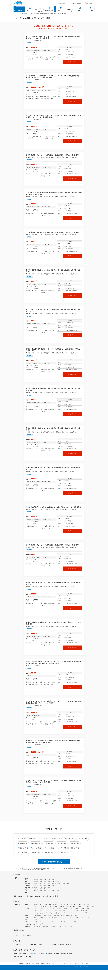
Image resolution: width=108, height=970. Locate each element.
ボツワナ (73, 917)
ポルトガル (58, 908)
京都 (37, 885)
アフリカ (27, 917)
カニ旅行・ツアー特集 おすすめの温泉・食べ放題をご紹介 (42, 13)
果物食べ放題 (75, 848)
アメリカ (34, 919)
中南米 (26, 921)
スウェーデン (84, 910)
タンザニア (85, 917)
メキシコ (34, 921)
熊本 (45, 890)
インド (49, 906)
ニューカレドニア (56, 926)
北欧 (64, 910)
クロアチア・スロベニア (75, 912)
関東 (26, 881)
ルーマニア (49, 913)
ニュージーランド (46, 926)
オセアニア (27, 926)
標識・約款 (29, 963)
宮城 (41, 879)
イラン (62, 915)
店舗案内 (79, 3)
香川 (37, 888)
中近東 (26, 915)
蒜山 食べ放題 (36, 852)
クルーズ (17, 935)
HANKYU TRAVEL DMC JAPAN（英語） (60, 953)
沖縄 (26, 892)
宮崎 (53, 890)
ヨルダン (50, 915)
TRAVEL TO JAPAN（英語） (23, 957)
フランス (41, 908)
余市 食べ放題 (49, 852)
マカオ (41, 904)
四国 (26, 888)
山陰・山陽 (27, 887)
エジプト (34, 917)
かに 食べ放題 (36, 848)
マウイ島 (53, 922)
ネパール (55, 906)
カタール (77, 915)
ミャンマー (68, 906)
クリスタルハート (30, 944)
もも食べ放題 (23, 852)
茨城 (33, 881)
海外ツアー (18, 904)
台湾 (33, 904)
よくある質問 (73, 3)
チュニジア (47, 917)
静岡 (60, 883)
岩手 (37, 879)
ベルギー (88, 908)
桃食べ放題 (32, 838)
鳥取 (33, 887)
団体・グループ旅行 (20, 953)
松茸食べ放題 (70, 838)
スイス (70, 908)
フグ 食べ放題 (49, 848)
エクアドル (66, 921)
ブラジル (60, 921)
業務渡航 (32, 953)
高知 (45, 888)
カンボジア (86, 904)
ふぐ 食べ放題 (62, 852)
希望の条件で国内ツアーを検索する (53, 862)
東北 (26, 879)
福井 (49, 883)
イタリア (34, 908)
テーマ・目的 (27, 935)
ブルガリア (56, 913)
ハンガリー (85, 912)
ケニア (79, 917)
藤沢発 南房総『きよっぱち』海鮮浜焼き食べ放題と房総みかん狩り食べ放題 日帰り (53, 545)
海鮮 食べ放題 (49, 843)
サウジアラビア (69, 915)
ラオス (74, 906)
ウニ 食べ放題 (83, 838)
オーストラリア (36, 926)
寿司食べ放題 (23, 843)
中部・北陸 (27, 883)
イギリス (65, 908)
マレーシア (69, 904)
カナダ (40, 919)
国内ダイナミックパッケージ (35, 896)
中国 (50, 904)
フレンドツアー (51, 944)
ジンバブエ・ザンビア (64, 917)
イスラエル (56, 915)
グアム (34, 924)
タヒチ (64, 926)
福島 (53, 879)
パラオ (45, 924)
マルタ (34, 910)
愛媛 (41, 888)
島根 (37, 887)
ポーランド (42, 913)
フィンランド (35, 912)
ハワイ (26, 922)
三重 (68, 883)
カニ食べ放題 (62, 848)
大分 (49, 890)
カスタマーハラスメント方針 (59, 963)
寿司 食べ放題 (36, 843)
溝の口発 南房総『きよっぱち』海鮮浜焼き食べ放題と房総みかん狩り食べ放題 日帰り (53, 507)
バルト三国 (58, 910)
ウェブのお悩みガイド (63, 3)
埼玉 (45, 881)
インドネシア (43, 906)
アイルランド (45, 910)
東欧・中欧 (51, 912)
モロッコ (41, 917)
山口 (49, 887)
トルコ (44, 915)
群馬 (41, 881)
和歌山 (53, 885)
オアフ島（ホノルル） (37, 922)
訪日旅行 (41, 953)
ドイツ (46, 908)
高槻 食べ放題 (23, 848)
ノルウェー (76, 910)
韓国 (46, 904)
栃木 (37, 881)
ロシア (52, 910)
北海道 (26, 878)
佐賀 (37, 890)
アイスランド (44, 912)
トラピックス (18, 944)
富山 (41, 883)
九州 (26, 890)
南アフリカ (54, 917)
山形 (49, 879)
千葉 (53, 881)
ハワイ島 (47, 922)
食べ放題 (22, 838)
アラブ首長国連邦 (36, 915)
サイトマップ (89, 963)
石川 (45, 883)
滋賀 (33, 885)
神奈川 (57, 881)
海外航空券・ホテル (20, 930)
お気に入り (89, 3)
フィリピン (35, 906)
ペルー (46, 921)
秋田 (45, 879)
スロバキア (35, 913)
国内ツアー (18, 878)
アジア (26, 904)
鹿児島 (57, 890)
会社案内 (21, 963)
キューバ (41, 921)
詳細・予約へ (72, 62)
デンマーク (69, 910)
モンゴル (55, 904)
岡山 (41, 887)
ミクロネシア (28, 924)
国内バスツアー (19, 896)
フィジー (69, 926)
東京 (49, 881)
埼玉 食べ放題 (62, 843)
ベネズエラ (73, 921)
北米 (26, 919)
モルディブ (80, 906)
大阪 (41, 885)
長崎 (41, 890)
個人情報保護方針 (45, 963)
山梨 (33, 883)
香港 (37, 904)
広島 (45, 887)
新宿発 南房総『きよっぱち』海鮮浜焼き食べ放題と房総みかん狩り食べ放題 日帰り (53, 155)
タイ (75, 904)
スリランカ (61, 906)
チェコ (65, 912)
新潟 (37, 883)
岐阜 (57, 883)
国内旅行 (25, 13)
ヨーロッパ (27, 908)
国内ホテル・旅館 (52, 896)
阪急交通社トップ (18, 13)
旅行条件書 (36, 963)
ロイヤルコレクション (65, 944)
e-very (41, 944)
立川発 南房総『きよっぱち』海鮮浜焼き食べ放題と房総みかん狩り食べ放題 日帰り (53, 232)
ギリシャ (76, 908)
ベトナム (80, 904)
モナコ (39, 910)
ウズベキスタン (89, 906)
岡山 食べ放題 (57, 838)
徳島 (33, 888)
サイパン (39, 924)
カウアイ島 (60, 922)
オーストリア (59, 912)
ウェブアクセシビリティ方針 (76, 963)
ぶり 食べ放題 (75, 843)
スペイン (51, 908)
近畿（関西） (28, 885)
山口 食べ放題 (45, 838)
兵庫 (49, 885)
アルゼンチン (52, 921)
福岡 (33, 890)
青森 (33, 879)
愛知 (64, 883)
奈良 (45, 885)
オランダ (82, 908)
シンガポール (62, 904)
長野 (53, 883)
